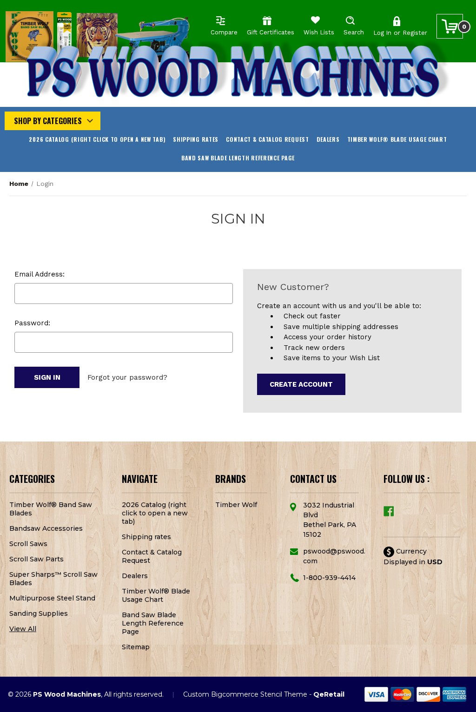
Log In (382, 32)
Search (354, 32)
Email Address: (39, 274)
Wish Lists (319, 32)
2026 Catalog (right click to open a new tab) (97, 139)
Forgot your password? (127, 377)
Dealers (328, 139)
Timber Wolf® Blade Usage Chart (397, 139)
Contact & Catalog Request (267, 139)
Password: (32, 323)
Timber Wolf (236, 505)
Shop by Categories (48, 120)
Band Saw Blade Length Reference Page (238, 158)
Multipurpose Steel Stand (52, 598)
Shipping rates (195, 139)
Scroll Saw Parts (36, 559)
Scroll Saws (28, 544)
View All (22, 629)
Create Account (301, 384)
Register (415, 32)
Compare (224, 32)
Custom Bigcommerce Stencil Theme (245, 694)
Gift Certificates (270, 32)
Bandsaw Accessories (46, 528)
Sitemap (136, 647)
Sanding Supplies (38, 613)
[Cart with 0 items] (450, 26)
